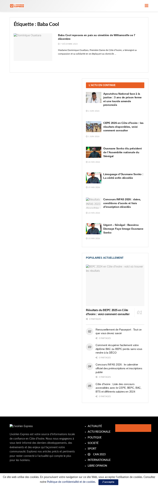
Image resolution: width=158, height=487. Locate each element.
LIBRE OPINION (97, 466)
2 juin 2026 (93, 111)
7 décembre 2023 (69, 44)
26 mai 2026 (94, 162)
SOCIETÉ (93, 443)
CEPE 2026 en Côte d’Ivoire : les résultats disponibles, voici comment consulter (123, 126)
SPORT (92, 448)
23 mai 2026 (94, 213)
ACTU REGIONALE (99, 432)
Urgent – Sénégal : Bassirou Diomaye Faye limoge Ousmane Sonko (123, 228)
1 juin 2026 (93, 136)
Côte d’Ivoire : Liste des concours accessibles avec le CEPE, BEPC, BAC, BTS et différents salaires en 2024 (118, 388)
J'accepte (108, 482)
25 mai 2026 (94, 187)
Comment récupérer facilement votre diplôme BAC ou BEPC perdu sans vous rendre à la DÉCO (119, 349)
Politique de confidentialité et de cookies (71, 482)
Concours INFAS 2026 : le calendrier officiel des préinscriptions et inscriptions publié (119, 368)
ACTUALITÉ (95, 426)
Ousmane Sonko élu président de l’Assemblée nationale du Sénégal (122, 152)
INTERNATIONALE (99, 460)
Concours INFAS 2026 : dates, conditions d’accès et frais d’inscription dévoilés (122, 203)
